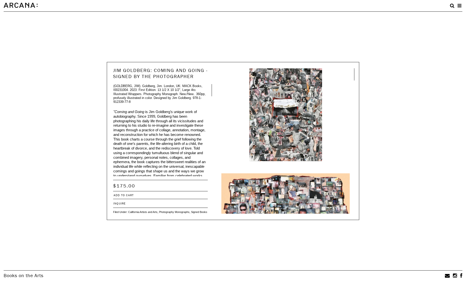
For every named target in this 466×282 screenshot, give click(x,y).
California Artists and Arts (143, 212)
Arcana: (21, 5)
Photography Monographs (174, 212)
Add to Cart (124, 195)
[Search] (452, 5)
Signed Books (199, 212)
